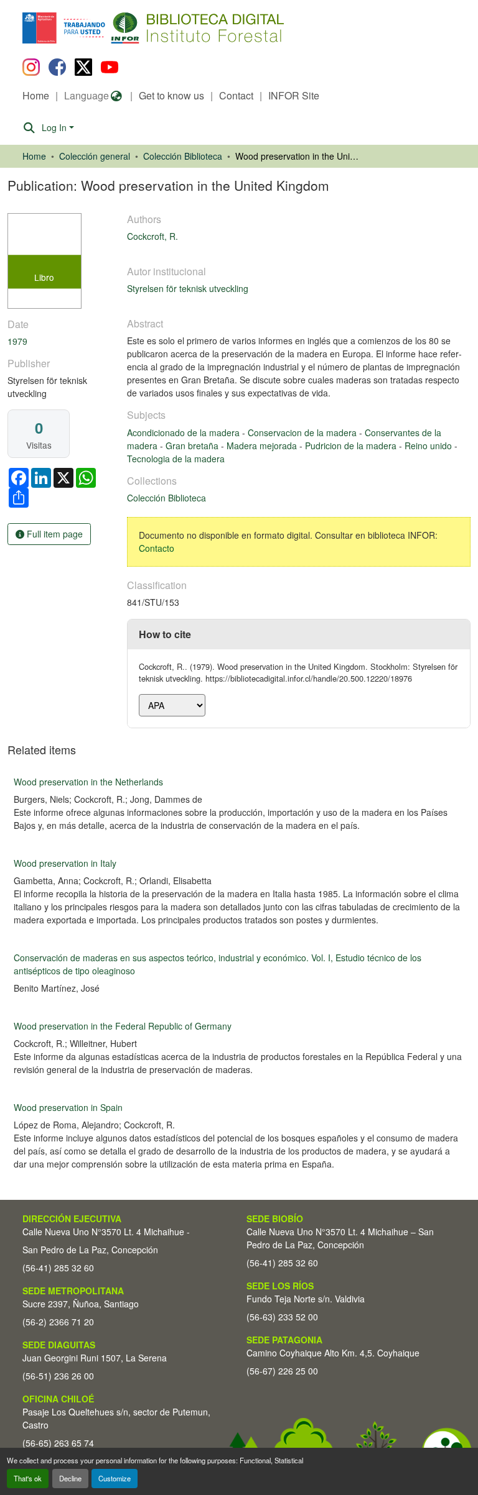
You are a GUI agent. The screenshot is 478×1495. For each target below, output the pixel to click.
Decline (70, 1478)
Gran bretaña (193, 445)
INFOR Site (293, 95)
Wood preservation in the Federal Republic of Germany (123, 1026)
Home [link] (34, 156)
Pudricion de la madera (352, 445)
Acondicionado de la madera (184, 432)
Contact (236, 95)
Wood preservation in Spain (68, 1107)
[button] (124, 27)
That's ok (28, 1478)
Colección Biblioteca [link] (182, 156)
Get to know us (171, 95)
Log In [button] (55, 127)
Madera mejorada (263, 445)
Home (35, 95)
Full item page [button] (53, 534)
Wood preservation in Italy (65, 863)
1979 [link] (17, 341)
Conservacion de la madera (303, 432)
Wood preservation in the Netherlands (88, 781)
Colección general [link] (94, 156)
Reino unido (429, 445)
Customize (114, 1478)
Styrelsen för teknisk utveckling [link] (187, 288)
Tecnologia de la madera (176, 458)
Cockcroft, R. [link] (152, 236)
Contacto (156, 548)
